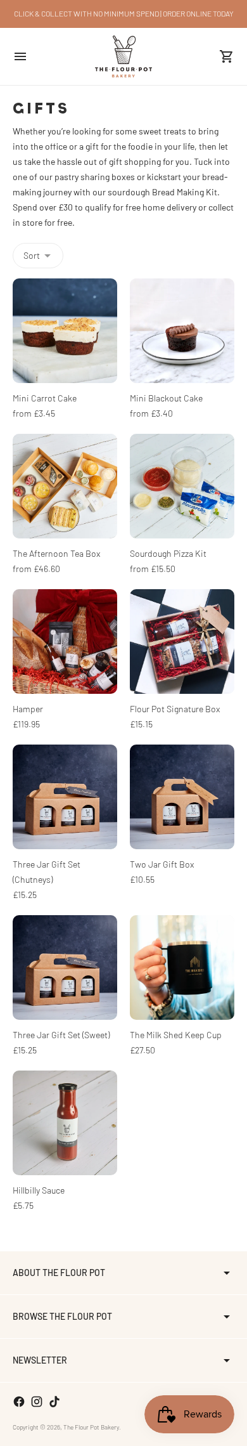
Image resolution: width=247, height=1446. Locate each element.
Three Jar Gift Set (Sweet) (61, 1034)
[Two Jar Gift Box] (182, 797)
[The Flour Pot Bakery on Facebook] (19, 1401)
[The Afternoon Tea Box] (65, 486)
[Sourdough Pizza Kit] (182, 486)
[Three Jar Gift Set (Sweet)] (65, 967)
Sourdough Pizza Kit (168, 553)
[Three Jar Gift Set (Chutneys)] (65, 797)
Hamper (28, 708)
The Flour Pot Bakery (91, 1427)
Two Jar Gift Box (162, 864)
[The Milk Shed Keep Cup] (182, 967)
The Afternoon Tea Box (56, 553)
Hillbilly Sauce (39, 1190)
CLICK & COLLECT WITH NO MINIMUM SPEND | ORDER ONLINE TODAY (124, 13)
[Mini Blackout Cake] (182, 330)
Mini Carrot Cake (45, 398)
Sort (31, 255)
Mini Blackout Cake (166, 398)
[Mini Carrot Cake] (65, 330)
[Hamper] (65, 641)
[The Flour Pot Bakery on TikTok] (54, 1401)
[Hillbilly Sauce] (65, 1123)
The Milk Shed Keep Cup (176, 1034)
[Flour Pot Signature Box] (182, 641)
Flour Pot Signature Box (175, 708)
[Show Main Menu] (20, 56)
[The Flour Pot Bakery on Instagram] (36, 1401)
